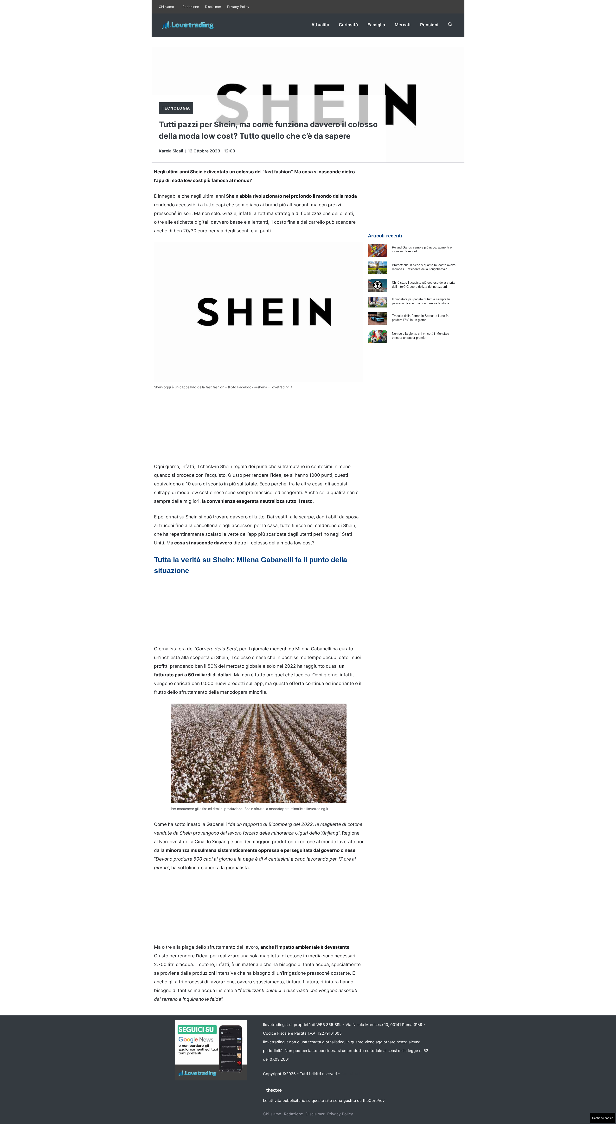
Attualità (320, 24)
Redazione (190, 7)
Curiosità (348, 24)
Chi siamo (166, 7)
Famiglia (376, 24)
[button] (450, 24)
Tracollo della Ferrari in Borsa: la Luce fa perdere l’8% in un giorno (420, 318)
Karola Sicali (171, 151)
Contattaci (350, 1073)
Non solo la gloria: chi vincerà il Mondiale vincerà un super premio (420, 336)
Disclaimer (213, 7)
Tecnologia (176, 108)
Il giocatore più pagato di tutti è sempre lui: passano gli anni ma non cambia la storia (421, 301)
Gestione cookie (602, 1118)
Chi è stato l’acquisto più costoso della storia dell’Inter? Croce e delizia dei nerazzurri (423, 284)
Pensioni (429, 24)
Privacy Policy (238, 7)
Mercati (403, 24)
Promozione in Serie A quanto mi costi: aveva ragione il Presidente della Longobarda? (424, 267)
